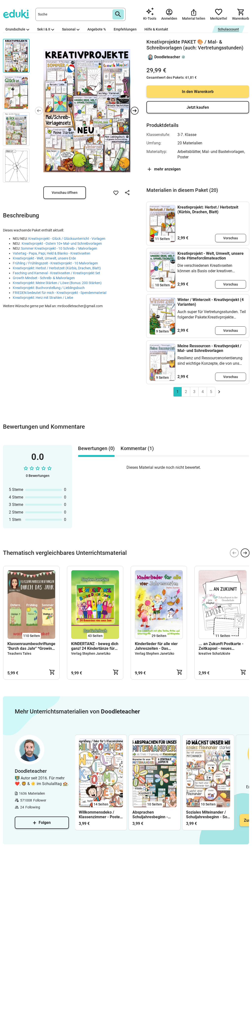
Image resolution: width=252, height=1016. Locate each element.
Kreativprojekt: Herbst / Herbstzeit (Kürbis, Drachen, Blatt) (57, 268)
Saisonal (69, 29)
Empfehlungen (125, 29)
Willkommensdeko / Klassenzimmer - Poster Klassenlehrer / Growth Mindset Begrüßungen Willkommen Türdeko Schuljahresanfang (100, 814)
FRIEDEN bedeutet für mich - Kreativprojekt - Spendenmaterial (59, 293)
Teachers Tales (19, 653)
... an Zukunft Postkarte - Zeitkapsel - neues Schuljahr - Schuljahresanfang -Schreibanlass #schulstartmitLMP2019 (221, 646)
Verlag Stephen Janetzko (90, 653)
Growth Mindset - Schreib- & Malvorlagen (44, 278)
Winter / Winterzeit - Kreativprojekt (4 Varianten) (210, 302)
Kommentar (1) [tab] (137, 448)
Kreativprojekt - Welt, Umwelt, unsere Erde (45, 258)
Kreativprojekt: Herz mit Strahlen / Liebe (43, 298)
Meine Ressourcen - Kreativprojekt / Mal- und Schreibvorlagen (209, 348)
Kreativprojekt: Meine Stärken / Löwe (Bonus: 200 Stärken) (57, 283)
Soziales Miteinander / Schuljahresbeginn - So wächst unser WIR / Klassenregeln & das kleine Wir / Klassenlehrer (206, 814)
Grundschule (15, 29)
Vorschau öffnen (65, 193)
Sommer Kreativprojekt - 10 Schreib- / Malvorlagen (59, 248)
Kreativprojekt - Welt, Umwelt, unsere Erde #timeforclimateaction (210, 255)
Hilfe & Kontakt (156, 29)
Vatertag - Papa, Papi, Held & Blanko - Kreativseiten (51, 253)
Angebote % (96, 29)
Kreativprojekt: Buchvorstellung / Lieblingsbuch (49, 288)
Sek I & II (43, 29)
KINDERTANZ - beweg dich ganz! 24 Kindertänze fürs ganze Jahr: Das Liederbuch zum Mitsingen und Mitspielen (94, 646)
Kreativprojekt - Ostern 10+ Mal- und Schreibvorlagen (62, 243)
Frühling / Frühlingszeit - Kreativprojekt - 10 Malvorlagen (55, 263)
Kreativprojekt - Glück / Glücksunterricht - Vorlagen (66, 239)
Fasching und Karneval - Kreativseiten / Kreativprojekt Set (56, 273)
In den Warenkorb (198, 91)
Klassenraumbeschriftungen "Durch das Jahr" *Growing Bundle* (31, 646)
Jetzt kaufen (198, 107)
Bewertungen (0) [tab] (96, 448)
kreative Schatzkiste (214, 653)
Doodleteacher (167, 57)
